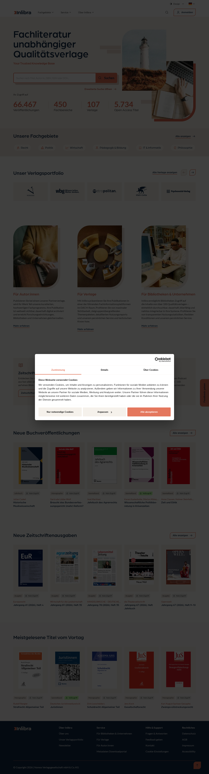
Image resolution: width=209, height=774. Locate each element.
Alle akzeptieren (149, 412)
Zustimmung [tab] (58, 370)
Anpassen (102, 412)
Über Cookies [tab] (150, 370)
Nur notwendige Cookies (60, 412)
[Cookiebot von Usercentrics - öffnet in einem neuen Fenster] (157, 359)
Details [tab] (104, 370)
